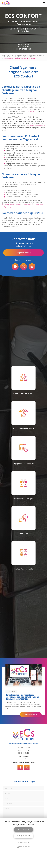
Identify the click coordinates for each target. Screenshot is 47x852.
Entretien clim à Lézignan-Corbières (18, 192)
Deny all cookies (24, 836)
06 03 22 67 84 (23, 44)
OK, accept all (24, 829)
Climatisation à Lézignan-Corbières (18, 190)
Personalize (24, 842)
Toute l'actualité (30, 714)
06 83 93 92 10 (23, 46)
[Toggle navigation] (44, 3)
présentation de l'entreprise (35, 126)
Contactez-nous (23, 49)
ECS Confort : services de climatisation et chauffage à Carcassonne (25, 55)
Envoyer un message (23, 253)
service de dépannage (32, 166)
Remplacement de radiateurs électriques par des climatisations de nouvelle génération (22, 697)
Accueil (3, 55)
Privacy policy (24, 847)
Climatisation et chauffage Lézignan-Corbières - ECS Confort (20, 57)
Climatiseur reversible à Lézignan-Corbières (21, 197)
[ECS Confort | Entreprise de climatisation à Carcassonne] (6, 3)
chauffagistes (32, 111)
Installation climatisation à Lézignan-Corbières (22, 195)
